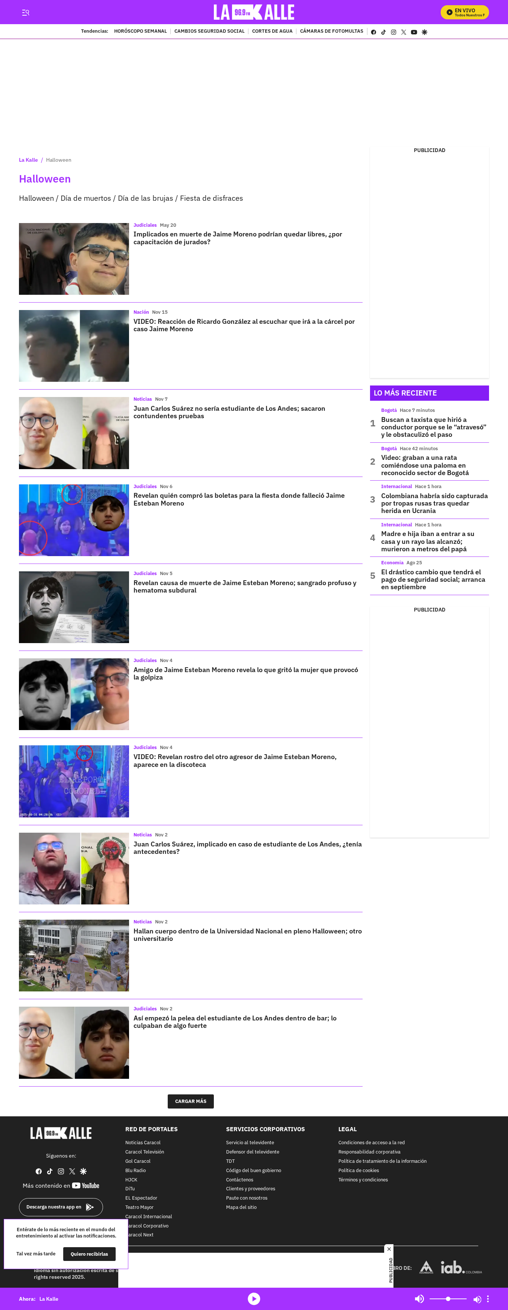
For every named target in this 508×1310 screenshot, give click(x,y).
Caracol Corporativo (146, 1225)
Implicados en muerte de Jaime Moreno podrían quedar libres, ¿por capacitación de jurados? (238, 238)
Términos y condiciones (363, 1179)
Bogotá (389, 410)
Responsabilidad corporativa (369, 1152)
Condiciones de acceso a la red (371, 1142)
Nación (141, 312)
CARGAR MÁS (190, 1101)
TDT (230, 1161)
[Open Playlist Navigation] (488, 1299)
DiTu (130, 1189)
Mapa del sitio (241, 1207)
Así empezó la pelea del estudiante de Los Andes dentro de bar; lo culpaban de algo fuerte (235, 1022)
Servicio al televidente (250, 1142)
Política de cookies (358, 1170)
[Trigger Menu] (25, 12)
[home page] (254, 12)
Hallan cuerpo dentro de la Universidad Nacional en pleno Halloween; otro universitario (248, 935)
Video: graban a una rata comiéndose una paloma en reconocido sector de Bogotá (425, 465)
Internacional (396, 486)
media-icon (254, 1299)
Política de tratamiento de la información (382, 1161)
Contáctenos (239, 1179)
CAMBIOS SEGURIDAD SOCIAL (209, 32)
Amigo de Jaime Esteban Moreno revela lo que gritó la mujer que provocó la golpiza (246, 673)
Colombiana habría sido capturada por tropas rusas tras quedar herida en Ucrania (434, 503)
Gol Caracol (138, 1161)
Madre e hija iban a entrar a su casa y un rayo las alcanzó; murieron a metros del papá (428, 541)
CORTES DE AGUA (272, 32)
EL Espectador (141, 1198)
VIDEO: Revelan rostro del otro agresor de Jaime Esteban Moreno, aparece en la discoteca (235, 760)
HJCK (131, 1179)
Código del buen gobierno (253, 1170)
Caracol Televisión (144, 1152)
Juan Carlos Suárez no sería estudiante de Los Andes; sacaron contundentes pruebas (229, 412)
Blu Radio (135, 1170)
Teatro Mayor (139, 1207)
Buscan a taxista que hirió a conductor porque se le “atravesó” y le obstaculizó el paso (433, 427)
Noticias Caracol (143, 1142)
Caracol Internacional (148, 1216)
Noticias (143, 399)
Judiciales (145, 225)
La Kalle (28, 159)
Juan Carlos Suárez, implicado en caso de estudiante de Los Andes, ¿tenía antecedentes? (248, 848)
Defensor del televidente (252, 1152)
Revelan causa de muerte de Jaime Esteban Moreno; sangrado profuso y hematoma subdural (245, 586)
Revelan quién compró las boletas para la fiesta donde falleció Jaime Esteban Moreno (239, 499)
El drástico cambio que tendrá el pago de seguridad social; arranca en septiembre (433, 579)
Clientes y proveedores (250, 1189)
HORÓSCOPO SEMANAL (140, 32)
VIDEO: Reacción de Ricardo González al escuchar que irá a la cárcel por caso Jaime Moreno (244, 325)
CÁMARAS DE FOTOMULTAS (331, 32)
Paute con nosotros (246, 1198)
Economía (392, 562)
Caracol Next (139, 1235)
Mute (419, 1298)
